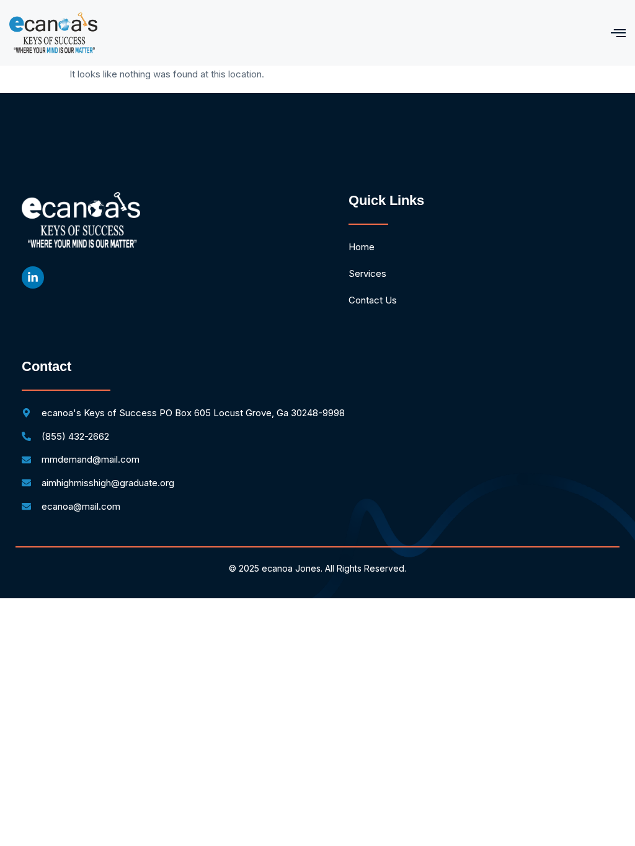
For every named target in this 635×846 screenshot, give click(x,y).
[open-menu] (618, 32)
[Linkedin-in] (33, 277)
